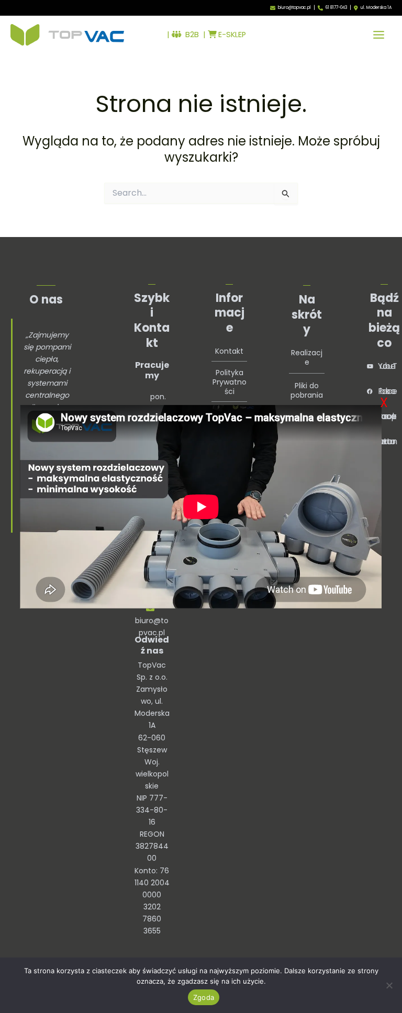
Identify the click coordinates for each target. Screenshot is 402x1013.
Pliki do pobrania (307, 390)
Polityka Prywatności (230, 382)
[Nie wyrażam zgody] (389, 985)
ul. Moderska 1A (376, 8)
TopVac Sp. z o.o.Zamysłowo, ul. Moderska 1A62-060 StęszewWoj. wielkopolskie (152, 725)
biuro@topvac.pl (294, 7)
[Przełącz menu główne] (379, 35)
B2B (190, 34)
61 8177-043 (336, 7)
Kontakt (229, 351)
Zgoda (203, 997)
